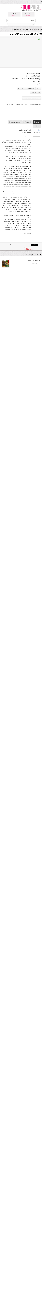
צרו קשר (37, 126)
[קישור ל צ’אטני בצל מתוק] (6, 267)
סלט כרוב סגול (21, 88)
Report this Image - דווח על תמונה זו (31, 98)
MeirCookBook (32, 73)
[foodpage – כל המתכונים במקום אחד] (31, 11)
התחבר (28, 15)
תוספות (13, 78)
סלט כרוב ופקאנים (30, 88)
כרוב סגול (38, 88)
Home (35, 29)
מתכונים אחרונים (15, 122)
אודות (37, 122)
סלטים (23, 78)
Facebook (28, 122)
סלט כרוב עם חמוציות (35, 92)
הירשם (14, 15)
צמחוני (18, 78)
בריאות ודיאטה (29, 29)
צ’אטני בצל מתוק (34, 260)
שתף (10, 244)
